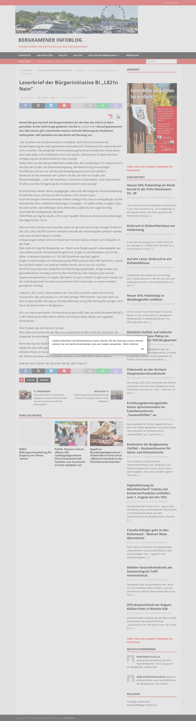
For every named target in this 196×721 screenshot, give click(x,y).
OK (142, 348)
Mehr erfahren (130, 344)
